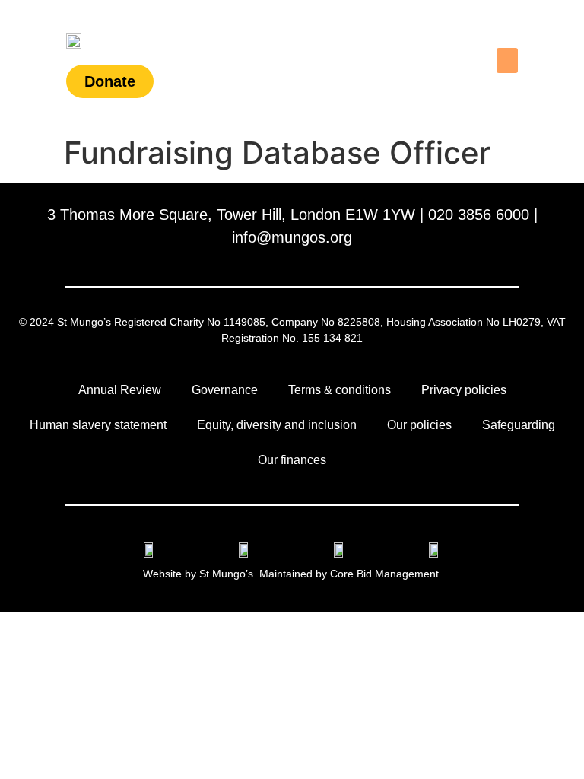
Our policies (419, 424)
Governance (225, 389)
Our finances (292, 459)
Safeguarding (518, 424)
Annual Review (119, 389)
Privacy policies (463, 389)
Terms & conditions (339, 389)
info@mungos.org (292, 237)
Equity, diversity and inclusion (277, 424)
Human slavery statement (98, 424)
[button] (507, 60)
